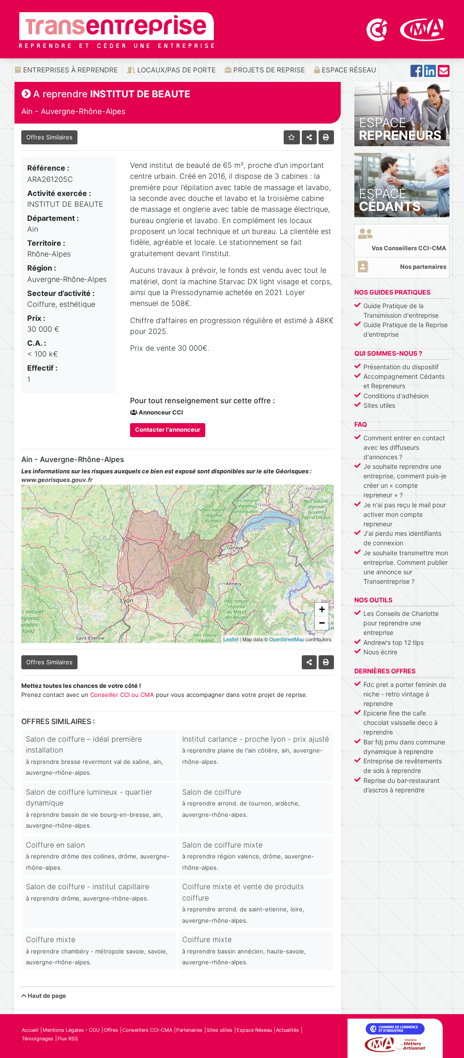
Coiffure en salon (97, 855)
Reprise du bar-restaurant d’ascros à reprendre (401, 785)
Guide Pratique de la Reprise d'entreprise (405, 329)
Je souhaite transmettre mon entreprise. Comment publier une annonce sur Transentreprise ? (405, 567)
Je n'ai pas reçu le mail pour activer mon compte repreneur (404, 514)
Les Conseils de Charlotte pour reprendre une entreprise (401, 623)
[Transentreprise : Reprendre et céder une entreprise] (116, 29)
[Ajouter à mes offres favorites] (292, 137)
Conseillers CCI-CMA (147, 1030)
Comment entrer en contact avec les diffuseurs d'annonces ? (404, 447)
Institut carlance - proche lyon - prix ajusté (255, 749)
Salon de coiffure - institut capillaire (87, 891)
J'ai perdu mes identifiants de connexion (402, 538)
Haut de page (46, 995)
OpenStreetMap (286, 639)
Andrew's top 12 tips (393, 642)
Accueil (30, 1030)
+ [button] (322, 609)
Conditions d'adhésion (396, 396)
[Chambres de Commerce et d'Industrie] (378, 29)
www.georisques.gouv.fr (56, 479)
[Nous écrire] (444, 73)
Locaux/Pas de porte (175, 70)
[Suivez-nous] (416, 73)
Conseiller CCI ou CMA (122, 694)
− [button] (322, 623)
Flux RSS (68, 1038)
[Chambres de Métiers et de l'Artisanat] (422, 29)
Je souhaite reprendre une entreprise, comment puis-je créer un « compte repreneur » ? (404, 480)
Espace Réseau (348, 70)
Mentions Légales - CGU (71, 1030)
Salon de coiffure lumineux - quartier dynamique (94, 808)
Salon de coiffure (241, 802)
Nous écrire (380, 652)
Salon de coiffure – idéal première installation (94, 755)
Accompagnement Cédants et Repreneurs (404, 381)
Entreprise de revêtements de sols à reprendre (402, 765)
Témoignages (37, 1038)
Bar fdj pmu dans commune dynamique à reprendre (404, 746)
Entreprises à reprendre (69, 70)
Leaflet (230, 639)
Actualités (287, 1030)
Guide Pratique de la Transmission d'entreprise (401, 310)
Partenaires (189, 1030)
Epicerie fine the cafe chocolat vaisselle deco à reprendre (400, 722)
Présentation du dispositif (401, 367)
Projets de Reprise (268, 70)
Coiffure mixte (97, 950)
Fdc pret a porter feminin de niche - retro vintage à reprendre (404, 694)
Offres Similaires (49, 137)
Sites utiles (379, 405)
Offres (111, 1030)
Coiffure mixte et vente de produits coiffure (243, 903)
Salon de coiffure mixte (248, 855)
